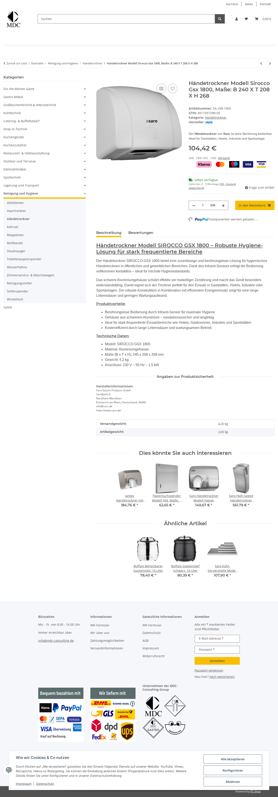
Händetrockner (216, 117)
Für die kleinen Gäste (18, 89)
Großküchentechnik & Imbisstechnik (29, 105)
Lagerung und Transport (21, 185)
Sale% (7, 307)
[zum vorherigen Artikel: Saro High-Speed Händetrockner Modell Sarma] (261, 63)
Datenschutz (45, 783)
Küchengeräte (13, 137)
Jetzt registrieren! (222, 677)
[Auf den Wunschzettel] (172, 88)
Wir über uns (99, 633)
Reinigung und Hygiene (20, 193)
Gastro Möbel (13, 97)
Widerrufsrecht (153, 656)
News (249, 4)
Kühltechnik (12, 113)
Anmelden (217, 661)
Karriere (232, 4)
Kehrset (12, 227)
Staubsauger (16, 251)
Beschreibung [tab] (108, 233)
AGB (145, 641)
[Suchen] (220, 18)
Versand (224, 158)
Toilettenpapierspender (24, 259)
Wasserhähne (17, 267)
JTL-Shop (255, 791)
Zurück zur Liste (17, 63)
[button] (236, 18)
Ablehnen (233, 782)
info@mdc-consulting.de (56, 641)
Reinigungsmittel (19, 283)
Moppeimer (15, 235)
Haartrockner (16, 211)
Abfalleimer (15, 203)
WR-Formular (99, 625)
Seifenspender (17, 291)
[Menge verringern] (194, 205)
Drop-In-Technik (15, 129)
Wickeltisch (15, 299)
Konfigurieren (233, 770)
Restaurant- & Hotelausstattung (26, 153)
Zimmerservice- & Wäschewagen (30, 275)
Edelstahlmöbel (14, 169)
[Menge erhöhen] (223, 205)
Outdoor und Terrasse (19, 161)
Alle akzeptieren (233, 759)
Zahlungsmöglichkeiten (107, 641)
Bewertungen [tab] (140, 233)
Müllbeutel (15, 243)
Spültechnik (12, 177)
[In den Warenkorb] (99, 77)
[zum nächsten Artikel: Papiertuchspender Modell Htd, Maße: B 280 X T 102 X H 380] (270, 63)
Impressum (23, 783)
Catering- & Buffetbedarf (21, 121)
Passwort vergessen (209, 670)
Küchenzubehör (15, 145)
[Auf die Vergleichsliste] (161, 88)
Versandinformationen (106, 648)
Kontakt (265, 4)
